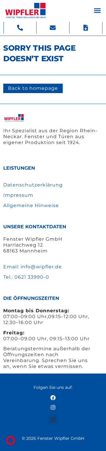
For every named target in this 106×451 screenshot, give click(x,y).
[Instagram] (53, 407)
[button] (97, 10)
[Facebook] (53, 397)
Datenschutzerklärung (33, 185)
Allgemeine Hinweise (31, 205)
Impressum (18, 195)
